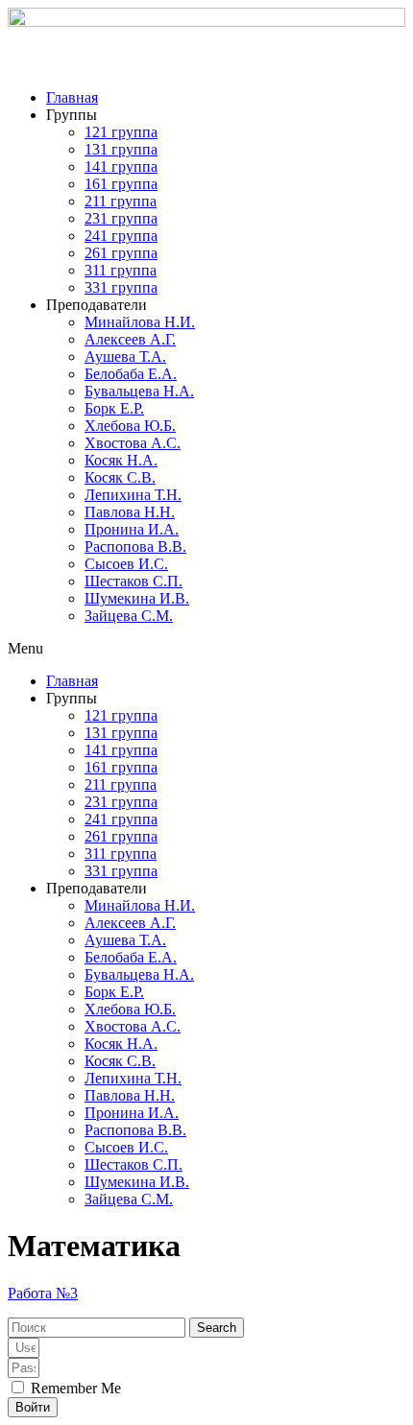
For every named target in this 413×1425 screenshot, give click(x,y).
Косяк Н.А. (121, 460)
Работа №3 (43, 1293)
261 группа (121, 253)
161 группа (121, 184)
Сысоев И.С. (126, 564)
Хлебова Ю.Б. (130, 425)
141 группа (121, 166)
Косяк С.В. (120, 477)
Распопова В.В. (135, 546)
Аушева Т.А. (125, 356)
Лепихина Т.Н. (133, 495)
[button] (206, 648)
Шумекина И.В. (137, 598)
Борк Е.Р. (114, 408)
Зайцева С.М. (129, 615)
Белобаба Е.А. (131, 374)
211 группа (121, 201)
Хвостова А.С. (133, 443)
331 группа (121, 287)
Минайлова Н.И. (140, 322)
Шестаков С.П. (133, 581)
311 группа (121, 270)
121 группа (121, 132)
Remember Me (74, 1388)
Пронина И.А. (132, 529)
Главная (72, 97)
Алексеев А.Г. (130, 339)
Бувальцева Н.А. (139, 391)
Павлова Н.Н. (130, 512)
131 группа (121, 149)
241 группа (121, 235)
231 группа (121, 218)
